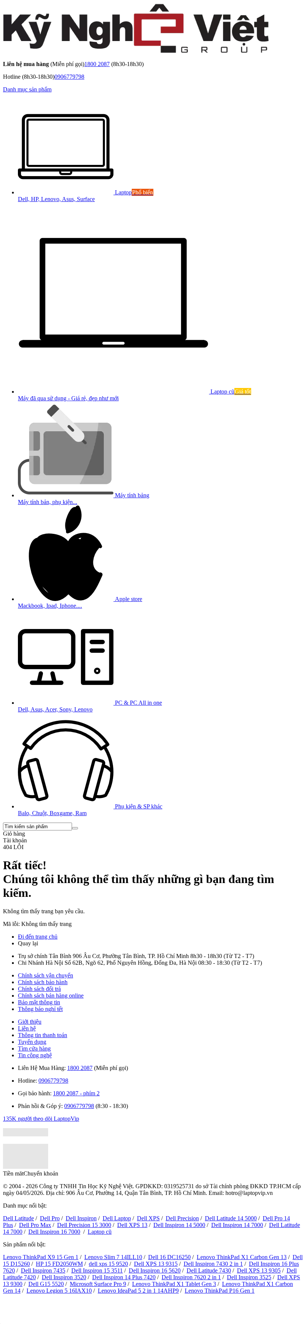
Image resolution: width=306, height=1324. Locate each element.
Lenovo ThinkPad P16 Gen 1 (220, 1290)
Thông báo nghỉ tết (40, 1009)
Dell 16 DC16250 (169, 1257)
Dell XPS (148, 1218)
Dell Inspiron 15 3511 (97, 1270)
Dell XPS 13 (132, 1225)
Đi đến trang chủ (37, 936)
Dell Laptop (117, 1218)
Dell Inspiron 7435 (43, 1270)
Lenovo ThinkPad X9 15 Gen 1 (40, 1257)
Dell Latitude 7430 (209, 1270)
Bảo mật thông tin (39, 1002)
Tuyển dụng (32, 1042)
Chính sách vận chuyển (45, 975)
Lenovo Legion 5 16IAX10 (59, 1290)
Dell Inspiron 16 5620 (155, 1270)
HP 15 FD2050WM (59, 1264)
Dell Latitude (18, 1218)
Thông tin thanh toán (42, 1035)
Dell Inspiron (81, 1218)
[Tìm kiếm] (75, 828)
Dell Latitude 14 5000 (231, 1218)
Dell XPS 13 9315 (156, 1264)
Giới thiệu (29, 1021)
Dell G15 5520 (46, 1284)
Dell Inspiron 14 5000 (179, 1225)
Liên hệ (27, 1028)
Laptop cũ (100, 1231)
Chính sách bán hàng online (51, 995)
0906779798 (69, 76)
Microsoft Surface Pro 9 (98, 1284)
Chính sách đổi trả (39, 989)
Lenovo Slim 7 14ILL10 (113, 1257)
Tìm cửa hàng (34, 1048)
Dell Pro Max (35, 1225)
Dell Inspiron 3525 (249, 1277)
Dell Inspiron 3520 (64, 1277)
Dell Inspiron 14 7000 (237, 1225)
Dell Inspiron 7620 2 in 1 (191, 1277)
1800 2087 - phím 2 (76, 1093)
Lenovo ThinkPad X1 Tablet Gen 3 (174, 1284)
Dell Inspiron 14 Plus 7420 (124, 1277)
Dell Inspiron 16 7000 (54, 1231)
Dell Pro (50, 1218)
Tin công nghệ (35, 1055)
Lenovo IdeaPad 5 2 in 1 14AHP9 (138, 1290)
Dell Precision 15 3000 (84, 1225)
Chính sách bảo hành (43, 982)
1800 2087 (97, 64)
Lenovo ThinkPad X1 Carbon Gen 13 (242, 1257)
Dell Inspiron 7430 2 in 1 (213, 1264)
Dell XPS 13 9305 (259, 1270)
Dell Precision (182, 1218)
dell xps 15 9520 (108, 1264)
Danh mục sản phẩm (27, 89)
